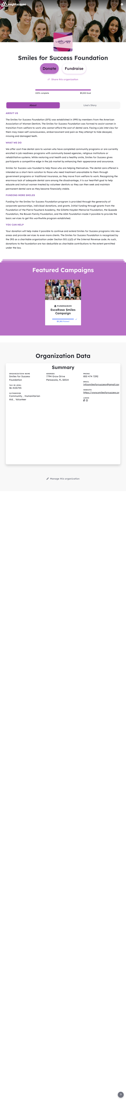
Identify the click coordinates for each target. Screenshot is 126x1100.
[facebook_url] (84, 400)
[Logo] (13, 4)
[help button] (121, 1095)
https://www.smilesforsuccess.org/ (102, 392)
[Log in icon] (122, 4)
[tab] (33, 105)
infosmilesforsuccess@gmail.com (102, 384)
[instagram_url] (87, 400)
